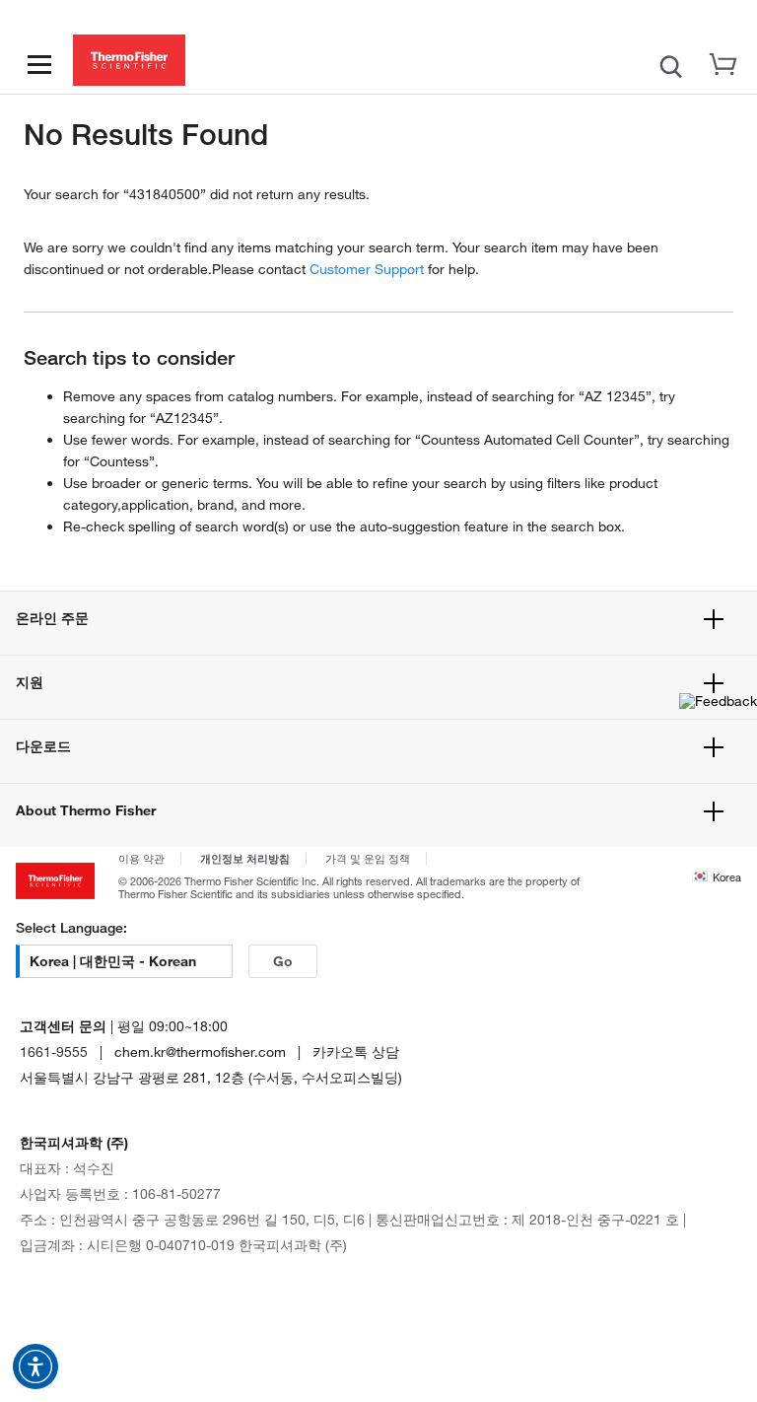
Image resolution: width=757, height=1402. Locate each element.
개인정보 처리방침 (245, 858)
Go (283, 960)
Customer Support (367, 268)
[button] (35, 1366)
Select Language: (71, 927)
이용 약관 (141, 858)
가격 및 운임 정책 (367, 858)
